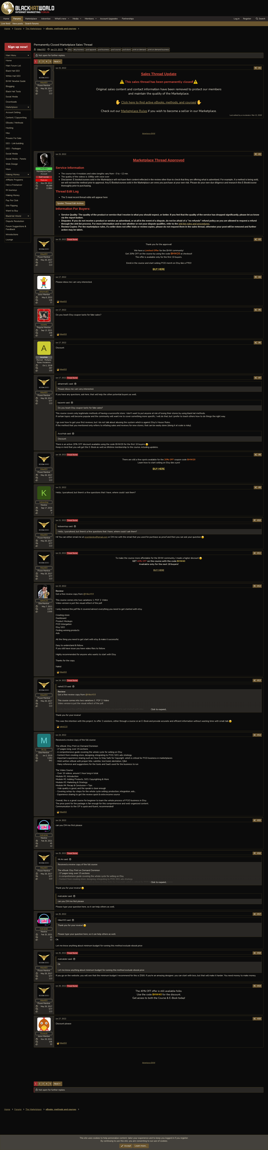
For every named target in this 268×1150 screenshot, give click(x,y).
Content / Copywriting (16, 117)
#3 (260, 239)
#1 (260, 68)
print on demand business (158, 49)
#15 (259, 820)
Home (6, 18)
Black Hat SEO (13, 70)
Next (56, 61)
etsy (70, 49)
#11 (259, 553)
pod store (126, 49)
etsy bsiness (79, 49)
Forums (17, 18)
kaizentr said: (64, 402)
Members (89, 18)
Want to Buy (12, 210)
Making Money (13, 195)
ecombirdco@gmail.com (96, 536)
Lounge (9, 239)
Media (75, 18)
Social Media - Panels (16, 158)
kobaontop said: (65, 526)
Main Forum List (13, 65)
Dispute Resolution (15, 221)
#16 (259, 853)
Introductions (12, 234)
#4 (260, 277)
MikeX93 (41, 49)
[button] (68, 18)
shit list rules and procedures (194, 224)
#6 (260, 342)
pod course (115, 49)
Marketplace (31, 18)
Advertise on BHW (148, 134)
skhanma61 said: (65, 383)
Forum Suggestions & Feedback (16, 228)
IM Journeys (11, 190)
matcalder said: (65, 896)
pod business (103, 49)
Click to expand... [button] (159, 709)
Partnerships (128, 18)
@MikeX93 (88, 594)
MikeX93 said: (64, 920)
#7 (260, 378)
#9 (260, 487)
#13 (259, 680)
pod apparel (91, 49)
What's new (60, 18)
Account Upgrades (109, 18)
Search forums (32, 23)
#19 (259, 986)
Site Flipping (12, 205)
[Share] (256, 68)
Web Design (12, 164)
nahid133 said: (64, 686)
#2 (260, 154)
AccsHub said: (64, 433)
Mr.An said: (63, 859)
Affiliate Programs (14, 179)
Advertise (46, 18)
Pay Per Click (12, 200)
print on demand (139, 49)
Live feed (5, 23)
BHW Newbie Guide (16, 81)
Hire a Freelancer (14, 185)
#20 (259, 1018)
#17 (259, 914)
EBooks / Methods (14, 122)
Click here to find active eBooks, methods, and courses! (158, 102)
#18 (259, 953)
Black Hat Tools (13, 91)
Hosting (9, 128)
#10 (259, 520)
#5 (260, 310)
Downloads (11, 101)
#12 (259, 586)
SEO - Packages (13, 148)
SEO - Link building (14, 143)
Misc (8, 133)
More (8, 169)
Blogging (10, 86)
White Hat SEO (13, 76)
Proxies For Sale (13, 138)
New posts (17, 23)
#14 (259, 735)
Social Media (12, 96)
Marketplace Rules (134, 111)
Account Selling (13, 112)
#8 (260, 454)
